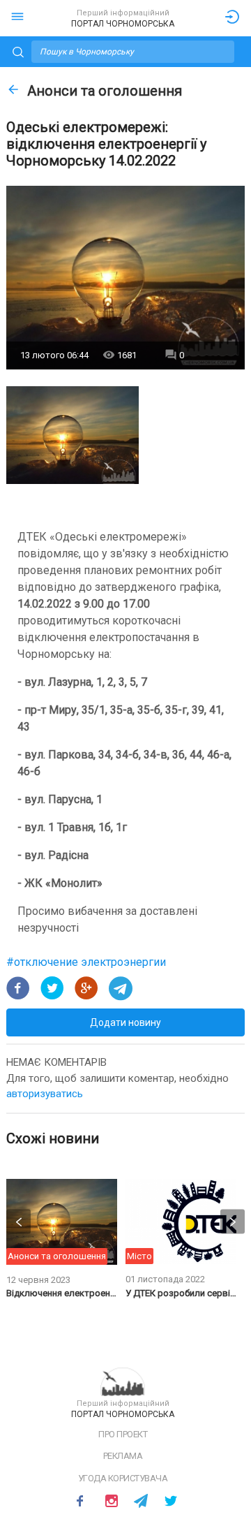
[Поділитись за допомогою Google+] (86, 988)
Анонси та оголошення (104, 90)
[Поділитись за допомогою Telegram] (120, 988)
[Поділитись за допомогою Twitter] (52, 988)
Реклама (123, 1456)
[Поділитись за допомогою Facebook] (18, 988)
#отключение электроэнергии (86, 962)
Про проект (122, 1434)
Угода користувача (123, 1478)
